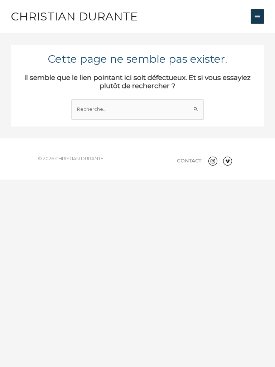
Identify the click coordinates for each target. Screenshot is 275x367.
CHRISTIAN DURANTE (74, 16)
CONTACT (189, 160)
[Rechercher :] (137, 109)
